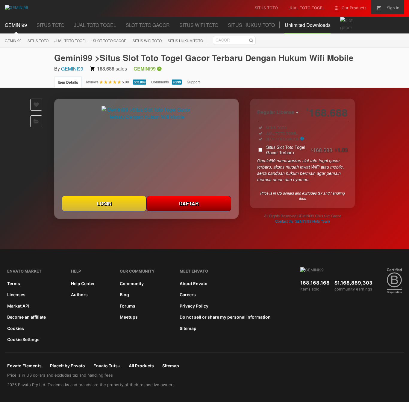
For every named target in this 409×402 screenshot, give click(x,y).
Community (132, 283)
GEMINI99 (13, 40)
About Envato (193, 283)
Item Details (68, 82)
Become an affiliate (26, 317)
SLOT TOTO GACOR (110, 40)
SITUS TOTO (38, 40)
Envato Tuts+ (106, 365)
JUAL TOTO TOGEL (70, 40)
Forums (127, 305)
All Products (141, 365)
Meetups (129, 317)
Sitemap (188, 328)
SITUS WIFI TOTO (147, 40)
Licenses (16, 294)
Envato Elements (24, 365)
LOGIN (104, 203)
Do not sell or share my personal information (225, 317)
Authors (79, 294)
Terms (13, 283)
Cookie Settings (23, 339)
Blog (124, 294)
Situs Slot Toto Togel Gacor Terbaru (307, 149)
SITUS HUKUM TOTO (185, 40)
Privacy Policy (194, 305)
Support (193, 81)
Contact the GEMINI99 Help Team (302, 221)
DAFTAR (189, 203)
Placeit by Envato (67, 365)
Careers (188, 294)
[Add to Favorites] (36, 105)
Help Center (83, 283)
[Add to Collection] (36, 121)
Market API (18, 305)
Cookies (15, 328)
